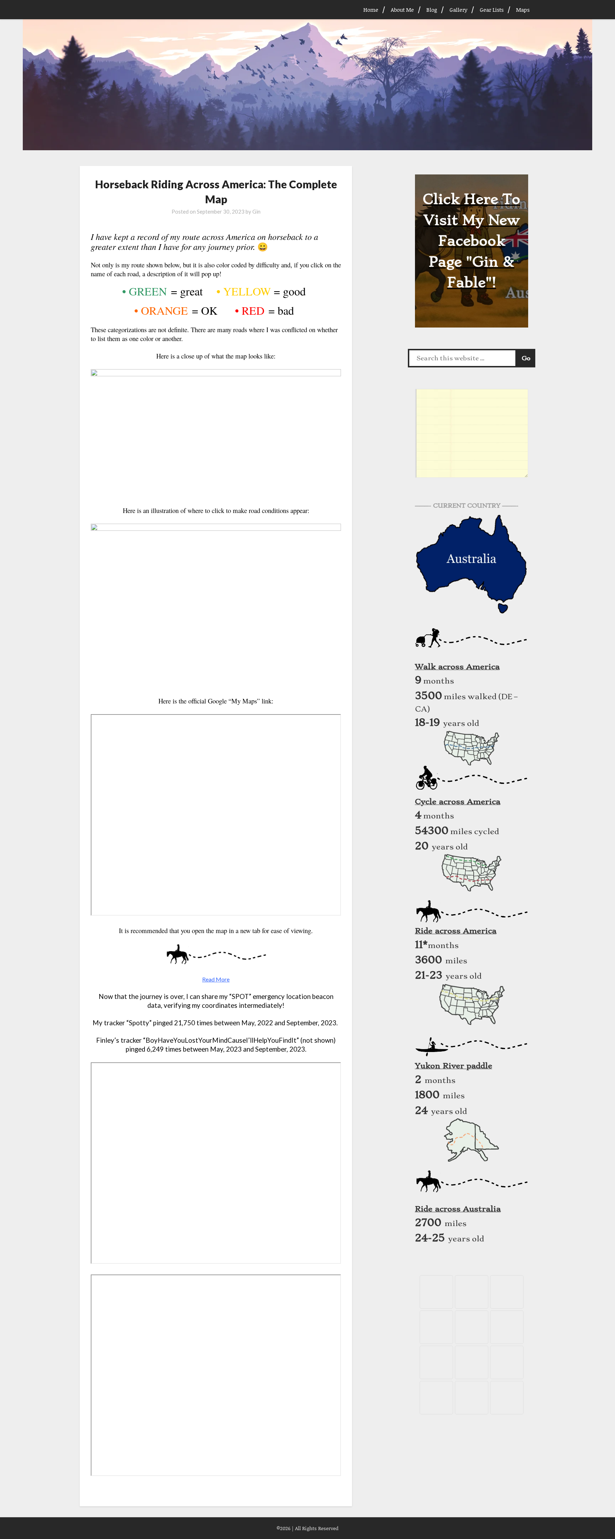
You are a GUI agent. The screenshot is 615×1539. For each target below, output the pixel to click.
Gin (256, 211)
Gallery (458, 10)
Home (370, 10)
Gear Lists (492, 10)
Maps (523, 10)
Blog (431, 10)
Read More (216, 979)
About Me (402, 10)
